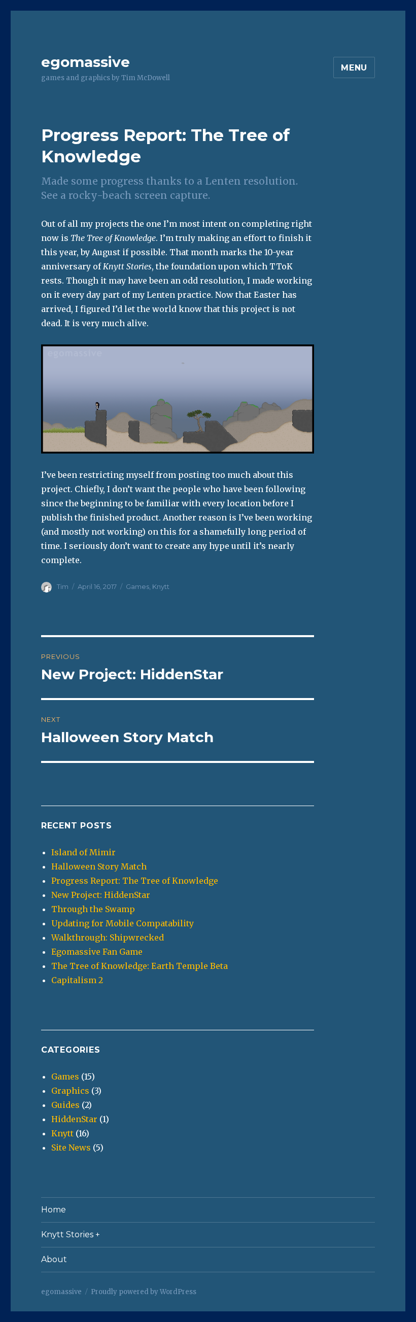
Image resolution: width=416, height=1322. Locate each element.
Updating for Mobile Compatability (122, 923)
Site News (71, 1147)
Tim (62, 586)
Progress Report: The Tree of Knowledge (134, 881)
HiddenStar (74, 1119)
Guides (65, 1105)
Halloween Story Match (99, 866)
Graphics (70, 1091)
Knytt (160, 586)
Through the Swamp (93, 909)
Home (53, 1209)
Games (137, 586)
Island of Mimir (83, 852)
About (54, 1259)
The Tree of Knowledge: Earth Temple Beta (139, 966)
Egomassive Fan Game (97, 952)
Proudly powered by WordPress (143, 1292)
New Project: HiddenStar (100, 895)
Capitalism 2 (77, 980)
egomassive (85, 62)
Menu (354, 68)
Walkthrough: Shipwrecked (107, 937)
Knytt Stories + (70, 1234)
